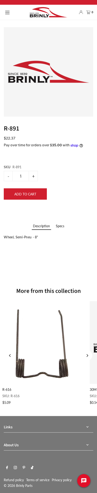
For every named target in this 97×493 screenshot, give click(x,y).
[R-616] (43, 342)
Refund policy (14, 480)
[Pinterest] (24, 468)
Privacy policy (62, 480)
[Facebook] (7, 468)
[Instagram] (15, 468)
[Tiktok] (32, 468)
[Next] (87, 355)
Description (41, 226)
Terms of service (37, 480)
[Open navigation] (15, 12)
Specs (60, 226)
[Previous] (10, 355)
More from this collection (48, 291)
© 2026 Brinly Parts (18, 486)
